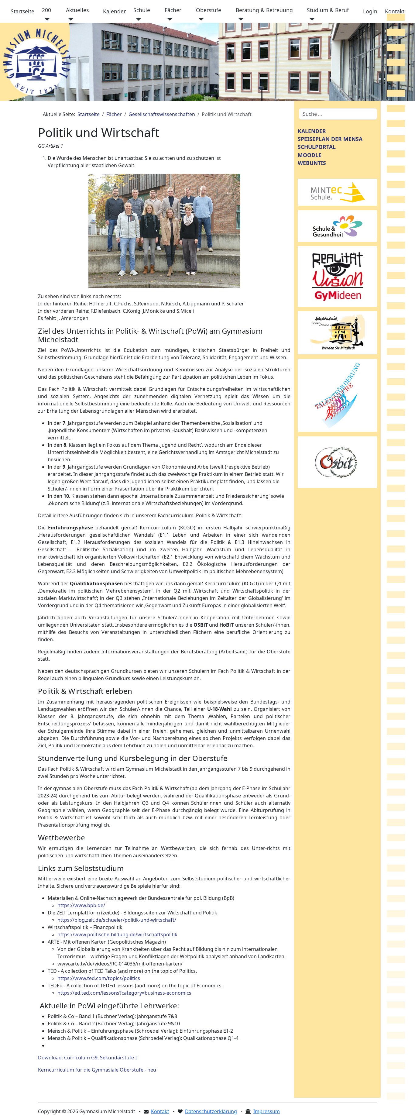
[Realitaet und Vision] (337, 276)
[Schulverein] (337, 332)
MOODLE (309, 155)
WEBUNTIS (312, 163)
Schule (141, 10)
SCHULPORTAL (317, 146)
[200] (46, 19)
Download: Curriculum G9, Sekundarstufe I (87, 1057)
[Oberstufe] (200, 19)
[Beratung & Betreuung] (239, 19)
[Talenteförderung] (337, 394)
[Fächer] (168, 19)
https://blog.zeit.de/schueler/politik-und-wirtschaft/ (116, 920)
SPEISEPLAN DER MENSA (330, 139)
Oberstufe (208, 10)
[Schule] (137, 19)
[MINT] (337, 191)
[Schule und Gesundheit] (337, 225)
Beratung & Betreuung (264, 10)
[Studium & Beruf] (310, 19)
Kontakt (394, 11)
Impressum (266, 1111)
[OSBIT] (337, 461)
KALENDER (312, 131)
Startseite (22, 11)
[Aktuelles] (70, 19)
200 (46, 10)
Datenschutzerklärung (211, 1111)
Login (370, 11)
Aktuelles (77, 10)
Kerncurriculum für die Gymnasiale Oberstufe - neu (97, 1069)
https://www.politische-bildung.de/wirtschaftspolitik (117, 934)
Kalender (114, 11)
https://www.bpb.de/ (81, 905)
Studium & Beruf (328, 10)
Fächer (173, 10)
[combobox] (338, 114)
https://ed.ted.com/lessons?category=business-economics (124, 992)
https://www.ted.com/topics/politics (98, 978)
